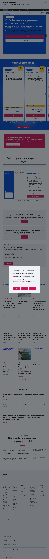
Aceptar (32, 288)
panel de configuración (22, 281)
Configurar (16, 288)
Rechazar (24, 288)
